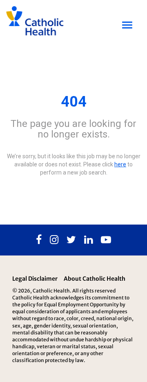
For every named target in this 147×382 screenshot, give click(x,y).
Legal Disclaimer (35, 278)
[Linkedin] (88, 240)
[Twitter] (71, 240)
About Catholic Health (94, 278)
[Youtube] (106, 240)
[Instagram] (54, 240)
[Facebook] (39, 240)
